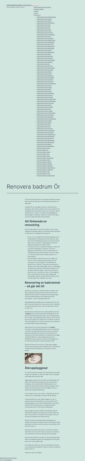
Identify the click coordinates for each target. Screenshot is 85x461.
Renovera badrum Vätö (43, 171)
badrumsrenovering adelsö (44, 19)
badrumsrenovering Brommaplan (46, 68)
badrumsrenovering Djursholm (45, 81)
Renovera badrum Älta (43, 154)
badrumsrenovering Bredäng (45, 62)
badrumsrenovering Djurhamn (45, 79)
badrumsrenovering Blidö (44, 54)
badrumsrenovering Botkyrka (45, 58)
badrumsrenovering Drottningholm (46, 83)
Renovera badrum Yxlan (43, 173)
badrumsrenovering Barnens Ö (45, 44)
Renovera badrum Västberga (45, 166)
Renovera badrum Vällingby (44, 164)
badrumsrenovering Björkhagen (45, 48)
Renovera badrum (39, 9)
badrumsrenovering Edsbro (44, 87)
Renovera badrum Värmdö (44, 162)
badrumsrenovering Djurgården (45, 77)
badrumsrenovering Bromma (45, 66)
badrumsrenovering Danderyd (45, 75)
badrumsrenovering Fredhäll (44, 111)
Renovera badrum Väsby (43, 160)
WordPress (9, 460)
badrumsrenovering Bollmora (45, 56)
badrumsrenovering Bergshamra (46, 46)
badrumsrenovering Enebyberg (45, 93)
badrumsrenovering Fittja (44, 109)
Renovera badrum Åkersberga (45, 158)
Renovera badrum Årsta (43, 156)
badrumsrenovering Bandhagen (45, 42)
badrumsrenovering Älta (43, 27)
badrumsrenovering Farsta (44, 105)
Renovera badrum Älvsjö (43, 152)
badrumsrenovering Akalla (44, 21)
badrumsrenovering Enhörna (45, 95)
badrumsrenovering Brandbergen (46, 60)
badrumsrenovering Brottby (44, 72)
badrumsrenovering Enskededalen (46, 101)
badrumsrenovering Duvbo (44, 85)
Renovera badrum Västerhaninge (46, 168)
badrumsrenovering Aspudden (45, 38)
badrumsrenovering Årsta (44, 36)
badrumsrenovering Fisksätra (45, 107)
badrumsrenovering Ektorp (44, 91)
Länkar (36, 13)
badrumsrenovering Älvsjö (44, 30)
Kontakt (36, 11)
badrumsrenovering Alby (43, 25)
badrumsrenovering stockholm (19, 5)
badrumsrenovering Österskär (45, 117)
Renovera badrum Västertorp (45, 169)
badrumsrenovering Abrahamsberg (46, 17)
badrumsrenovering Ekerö (44, 89)
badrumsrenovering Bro (43, 64)
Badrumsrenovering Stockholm (42, 7)
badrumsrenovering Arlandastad (46, 34)
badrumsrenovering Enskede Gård (46, 99)
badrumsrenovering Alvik (44, 28)
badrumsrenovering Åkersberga (45, 23)
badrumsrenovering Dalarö (44, 74)
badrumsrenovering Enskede (45, 97)
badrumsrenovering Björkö (44, 50)
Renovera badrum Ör (42, 150)
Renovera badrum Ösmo (43, 148)
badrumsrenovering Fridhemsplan (46, 113)
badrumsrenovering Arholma (45, 32)
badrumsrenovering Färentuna (45, 103)
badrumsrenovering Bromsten (45, 70)
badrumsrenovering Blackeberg (45, 52)
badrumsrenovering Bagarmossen (46, 40)
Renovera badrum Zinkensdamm (46, 175)
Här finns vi (37, 15)
